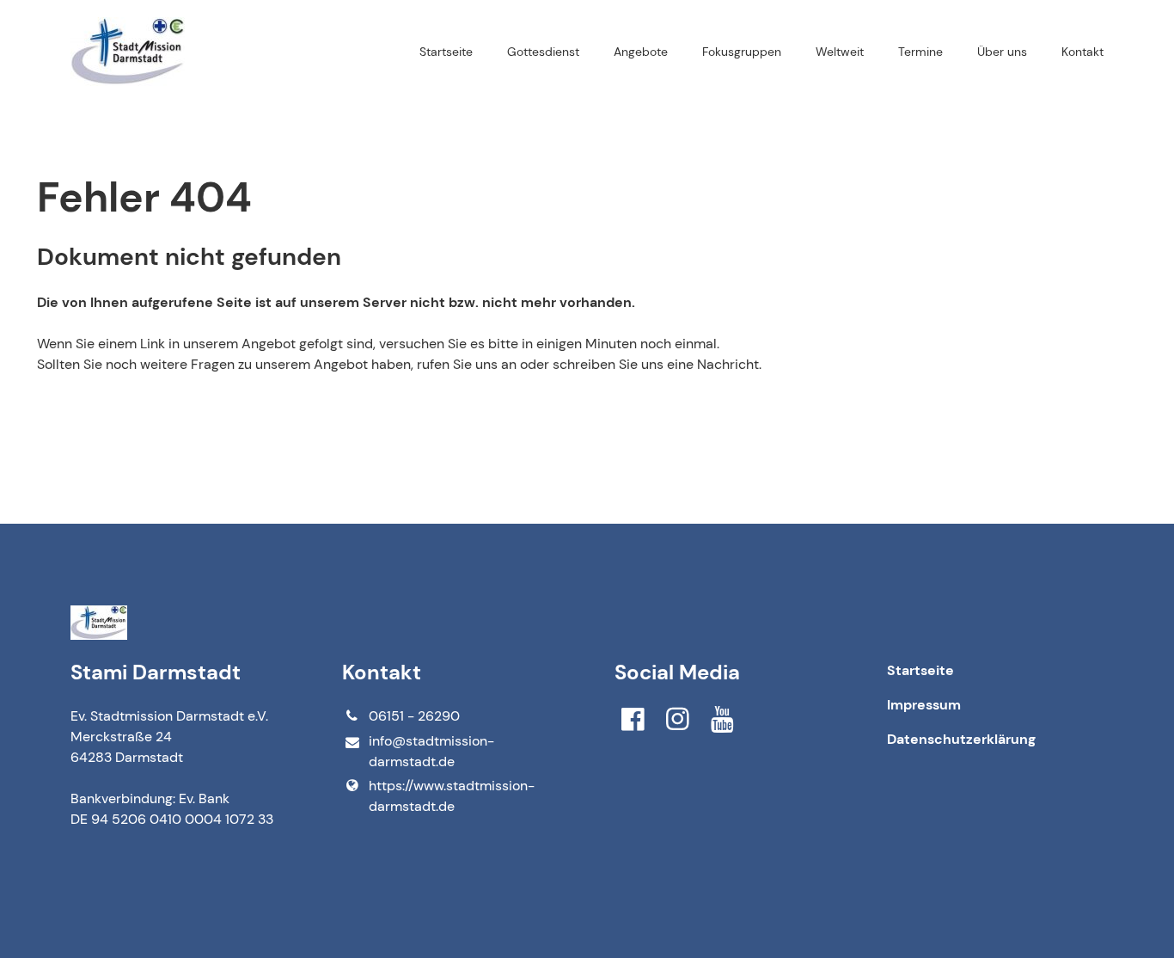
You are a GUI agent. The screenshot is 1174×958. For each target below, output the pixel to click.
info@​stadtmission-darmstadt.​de (431, 751)
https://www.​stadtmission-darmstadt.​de (452, 796)
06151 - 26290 (414, 716)
